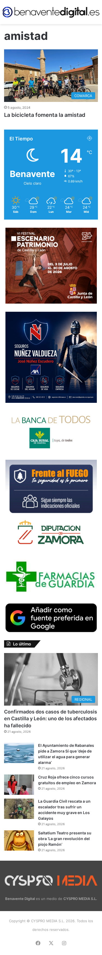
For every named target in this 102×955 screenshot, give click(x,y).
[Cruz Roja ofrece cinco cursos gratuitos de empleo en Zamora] (19, 784)
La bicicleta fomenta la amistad (44, 115)
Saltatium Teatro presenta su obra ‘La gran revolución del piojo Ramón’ (64, 839)
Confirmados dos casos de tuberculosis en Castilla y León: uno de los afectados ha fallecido (50, 718)
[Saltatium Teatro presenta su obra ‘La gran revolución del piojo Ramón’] (19, 840)
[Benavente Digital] (51, 12)
